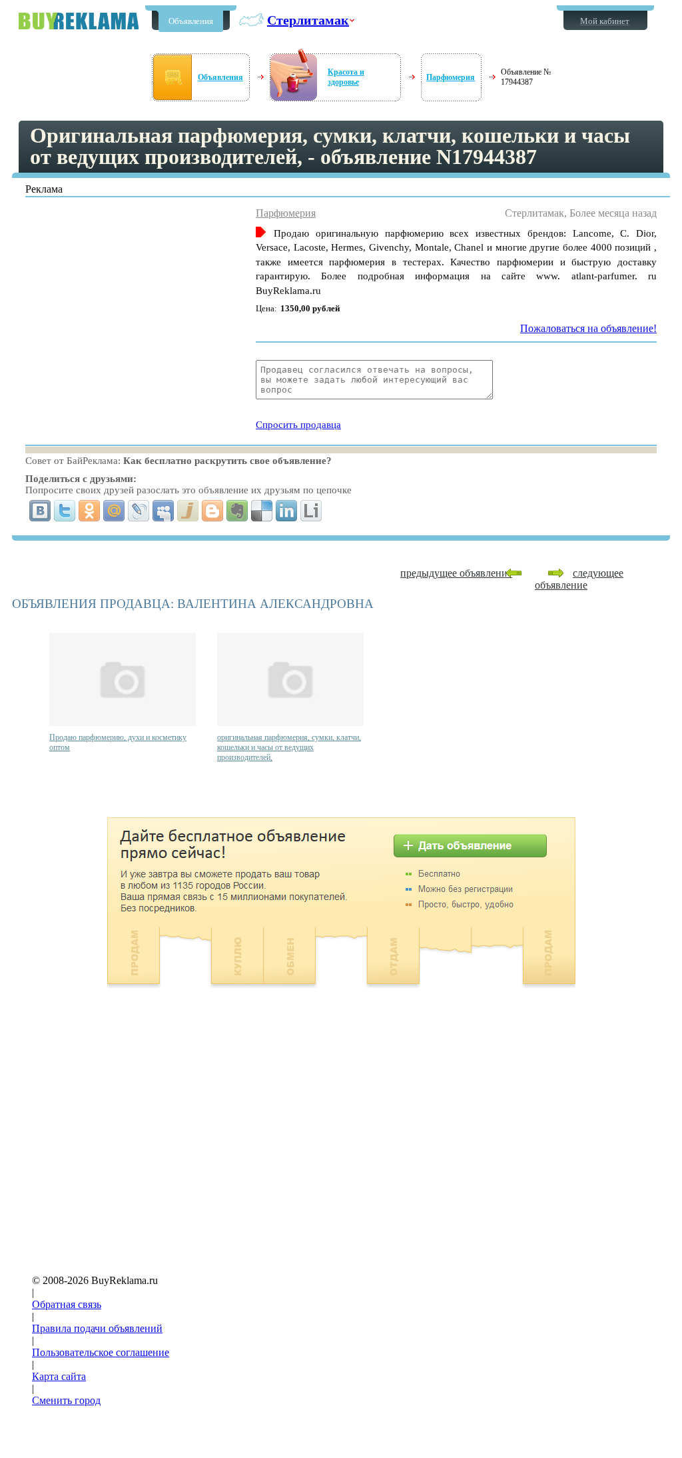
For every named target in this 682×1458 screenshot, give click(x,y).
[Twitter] (65, 511)
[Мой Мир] (114, 511)
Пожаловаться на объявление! (588, 328)
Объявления (191, 21)
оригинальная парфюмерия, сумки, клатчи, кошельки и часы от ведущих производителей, (289, 747)
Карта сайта (59, 1376)
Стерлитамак (308, 20)
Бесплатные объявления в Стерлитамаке (79, 21)
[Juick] (188, 511)
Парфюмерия (450, 77)
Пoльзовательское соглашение (100, 1352)
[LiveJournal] (139, 511)
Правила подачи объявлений (97, 1328)
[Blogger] (212, 511)
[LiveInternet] (311, 511)
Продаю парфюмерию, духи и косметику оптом (117, 742)
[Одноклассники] (89, 511)
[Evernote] (237, 511)
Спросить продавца (298, 424)
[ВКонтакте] (40, 511)
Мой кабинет (604, 21)
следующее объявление (579, 579)
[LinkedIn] (286, 511)
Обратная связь (66, 1304)
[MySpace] (163, 511)
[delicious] (262, 511)
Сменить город (66, 1400)
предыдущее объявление (456, 573)
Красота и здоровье (346, 77)
